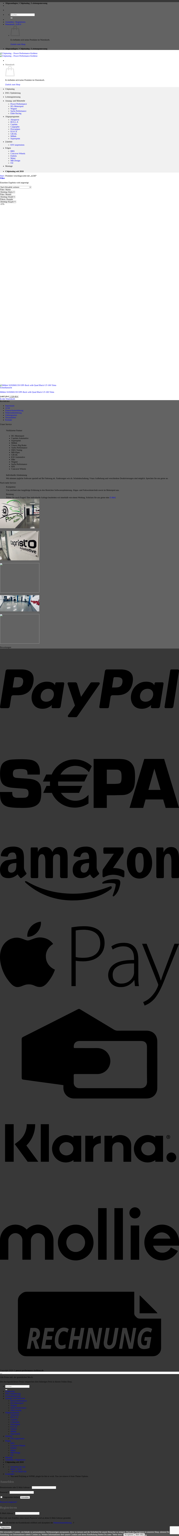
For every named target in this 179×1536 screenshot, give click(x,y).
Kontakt (8, 420)
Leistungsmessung (12, 97)
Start (2, 176)
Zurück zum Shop (17, 44)
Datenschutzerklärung (14, 410)
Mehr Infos (140, 1535)
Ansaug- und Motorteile (15, 101)
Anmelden (25, 1497)
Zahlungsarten (11, 415)
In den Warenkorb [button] (7, 399)
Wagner (13, 109)
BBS (12, 151)
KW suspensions (17, 145)
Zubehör (8, 142)
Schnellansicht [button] (6, 387)
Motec (13, 158)
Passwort (4, 1492)
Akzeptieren (129, 1535)
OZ (11, 163)
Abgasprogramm (12, 116)
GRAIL (13, 134)
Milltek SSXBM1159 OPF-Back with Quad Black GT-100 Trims (27, 392)
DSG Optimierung (13, 93)
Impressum (9, 406)
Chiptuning (10, 89)
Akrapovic (14, 120)
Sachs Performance (18, 111)
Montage (9, 166)
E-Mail (112, 497)
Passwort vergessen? (8, 1502)
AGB (7, 408)
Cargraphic (15, 127)
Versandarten (10, 417)
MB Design (15, 160)
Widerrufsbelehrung (13, 413)
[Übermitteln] (6, 1389)
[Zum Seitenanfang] (1, 1373)
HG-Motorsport (16, 106)
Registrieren (5, 1527)
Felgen (8, 148)
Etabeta (13, 156)
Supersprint (15, 138)
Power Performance (18, 104)
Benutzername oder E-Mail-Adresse (15, 1487)
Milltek (13, 136)
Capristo (13, 124)
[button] (15, 22)
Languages (9, 1474)
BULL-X (14, 122)
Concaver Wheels (17, 153)
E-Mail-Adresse (7, 1513)
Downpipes (15, 129)
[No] (146, 1535)
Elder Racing (15, 113)
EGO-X (13, 131)
